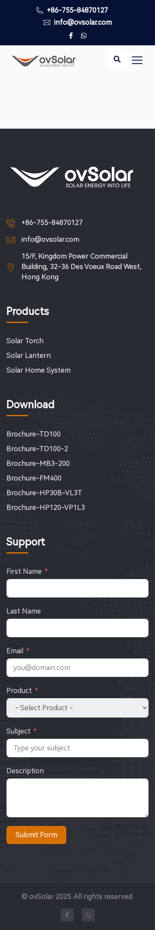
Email (14, 651)
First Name (24, 571)
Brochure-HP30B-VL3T (44, 493)
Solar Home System (38, 370)
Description (25, 771)
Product (19, 690)
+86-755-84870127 (76, 10)
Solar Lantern (28, 355)
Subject (18, 731)
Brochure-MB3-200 (38, 463)
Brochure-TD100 (33, 434)
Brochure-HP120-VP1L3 (45, 507)
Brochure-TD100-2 (37, 449)
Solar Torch (24, 341)
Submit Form (36, 835)
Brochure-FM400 (34, 478)
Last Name (23, 611)
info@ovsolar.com (82, 22)
